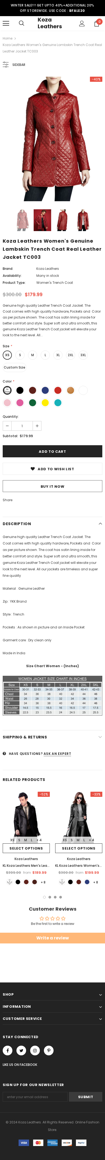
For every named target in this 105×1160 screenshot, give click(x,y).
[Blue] (87, 882)
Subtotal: (10, 436)
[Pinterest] (49, 1050)
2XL (70, 355)
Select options (26, 848)
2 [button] (49, 897)
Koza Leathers (50, 23)
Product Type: (14, 282)
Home (7, 38)
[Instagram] (35, 1050)
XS (7, 355)
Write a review (52, 938)
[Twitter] (21, 1050)
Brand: (8, 268)
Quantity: (11, 416)
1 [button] (44, 897)
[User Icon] (82, 23)
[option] (52, 139)
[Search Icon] (21, 23)
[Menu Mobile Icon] (6, 23)
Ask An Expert (57, 753)
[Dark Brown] (35, 882)
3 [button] (55, 897)
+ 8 (43, 882)
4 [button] (60, 897)
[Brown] (26, 882)
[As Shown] (9, 882)
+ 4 (39, 840)
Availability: (12, 275)
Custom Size (14, 367)
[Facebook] (7, 1050)
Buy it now (53, 486)
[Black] (18, 882)
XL (58, 355)
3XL (83, 355)
